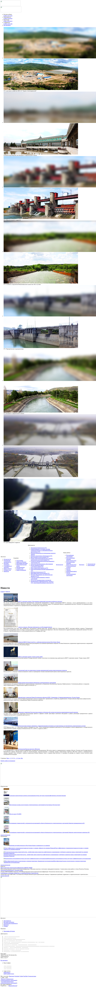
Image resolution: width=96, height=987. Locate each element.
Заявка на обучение (21, 562)
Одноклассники (32, 976)
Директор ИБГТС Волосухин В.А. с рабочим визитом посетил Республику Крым (39, 642)
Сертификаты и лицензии (8, 566)
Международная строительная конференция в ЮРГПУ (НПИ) (16, 867)
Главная (3, 591)
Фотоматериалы (20, 567)
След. (19, 758)
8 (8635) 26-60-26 (8, 18)
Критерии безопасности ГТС (38, 572)
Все (22, 758)
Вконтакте (11, 976)
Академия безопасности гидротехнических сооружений (9, 982)
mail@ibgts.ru (7, 972)
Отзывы (6, 926)
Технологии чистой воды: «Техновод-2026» (12, 870)
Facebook (17, 976)
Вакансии (6, 571)
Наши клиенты (8, 568)
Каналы (68, 568)
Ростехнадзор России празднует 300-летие (29, 749)
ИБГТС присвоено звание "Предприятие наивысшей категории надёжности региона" (40, 601)
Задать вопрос (91, 565)
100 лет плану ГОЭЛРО (15, 814)
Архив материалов (5, 835)
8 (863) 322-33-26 (8, 15)
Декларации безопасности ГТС (39, 547)
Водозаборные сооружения (70, 556)
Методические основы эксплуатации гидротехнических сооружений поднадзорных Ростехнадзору (34, 804)
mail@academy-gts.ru (9, 973)
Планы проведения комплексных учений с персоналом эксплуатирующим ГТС (42, 559)
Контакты (81, 564)
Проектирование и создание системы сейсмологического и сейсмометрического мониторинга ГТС (42, 550)
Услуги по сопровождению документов (41, 580)
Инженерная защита (71, 571)
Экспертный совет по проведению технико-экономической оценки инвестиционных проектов (42, 670)
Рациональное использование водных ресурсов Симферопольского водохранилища (69, 858)
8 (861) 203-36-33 (8, 21)
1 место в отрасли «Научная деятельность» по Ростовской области (35, 627)
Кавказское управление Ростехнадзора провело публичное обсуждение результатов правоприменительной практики (48, 712)
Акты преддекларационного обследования (42, 564)
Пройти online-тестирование (8, 760)
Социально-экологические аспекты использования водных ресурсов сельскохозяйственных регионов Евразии (37, 795)
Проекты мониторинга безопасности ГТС (41, 556)
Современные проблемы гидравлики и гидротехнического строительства (19, 873)
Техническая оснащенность (7, 561)
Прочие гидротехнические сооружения (71, 574)
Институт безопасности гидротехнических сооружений (9, 979)
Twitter (21, 976)
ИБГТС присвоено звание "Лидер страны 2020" (30, 656)
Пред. (8, 758)
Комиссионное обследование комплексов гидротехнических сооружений (37, 682)
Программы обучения (21, 563)
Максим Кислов (13, 985)
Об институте (7, 559)
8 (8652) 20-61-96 (8, 23)
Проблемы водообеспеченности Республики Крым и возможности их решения (29, 845)
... (15, 758)
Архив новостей (5, 875)
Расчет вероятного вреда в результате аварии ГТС (37, 566)
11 (16, 758)
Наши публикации (21, 570)
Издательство (59, 564)
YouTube (25, 976)
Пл (31, 568)
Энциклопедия (91, 564)
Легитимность (7, 920)
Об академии (19, 560)
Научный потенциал (6, 564)
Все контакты (7, 25)
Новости (8, 591)
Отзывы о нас (7, 570)
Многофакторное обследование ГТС (40, 573)
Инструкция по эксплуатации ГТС (40, 557)
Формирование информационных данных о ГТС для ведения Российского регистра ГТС (42, 582)
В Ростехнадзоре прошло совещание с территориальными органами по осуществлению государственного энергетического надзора (52, 725)
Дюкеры (68, 570)
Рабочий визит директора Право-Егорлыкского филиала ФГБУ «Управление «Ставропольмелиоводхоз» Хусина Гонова (49, 697)
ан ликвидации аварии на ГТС (40, 568)
